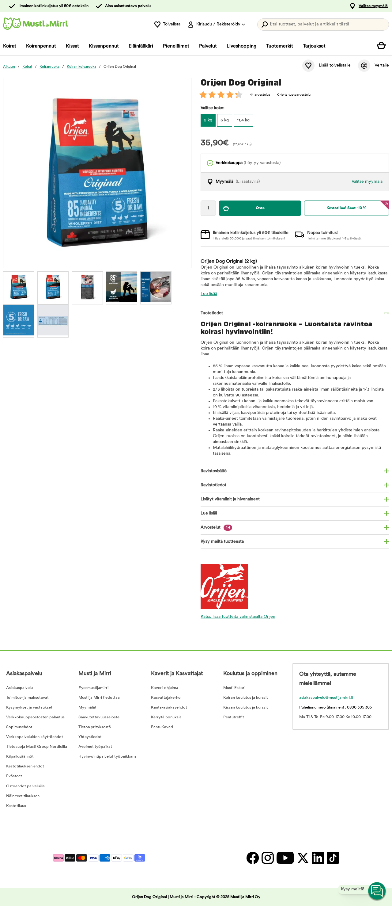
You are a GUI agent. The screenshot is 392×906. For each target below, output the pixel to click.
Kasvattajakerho (166, 698)
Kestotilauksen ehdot (25, 766)
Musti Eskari (234, 688)
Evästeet (14, 776)
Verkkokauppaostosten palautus (35, 717)
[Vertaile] (364, 65)
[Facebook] (252, 858)
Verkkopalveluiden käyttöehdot (34, 737)
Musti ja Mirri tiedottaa (99, 698)
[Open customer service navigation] (377, 891)
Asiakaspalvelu (19, 688)
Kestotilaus (16, 806)
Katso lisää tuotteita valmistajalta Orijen (238, 616)
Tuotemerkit (279, 46)
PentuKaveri (162, 727)
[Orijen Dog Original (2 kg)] (18, 287)
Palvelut (208, 46)
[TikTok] (332, 858)
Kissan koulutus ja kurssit (245, 707)
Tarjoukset (314, 46)
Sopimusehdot (19, 727)
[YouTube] (285, 858)
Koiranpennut (41, 46)
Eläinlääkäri (141, 46)
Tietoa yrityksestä (94, 727)
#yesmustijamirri (93, 688)
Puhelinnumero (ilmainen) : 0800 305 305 (335, 707)
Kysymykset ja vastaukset (29, 707)
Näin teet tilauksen (23, 796)
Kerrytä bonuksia (166, 717)
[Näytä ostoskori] (383, 46)
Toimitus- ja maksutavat (27, 698)
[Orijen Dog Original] (53, 287)
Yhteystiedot (90, 737)
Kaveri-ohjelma (164, 688)
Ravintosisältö (214, 471)
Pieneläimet (176, 46)
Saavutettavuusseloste (98, 717)
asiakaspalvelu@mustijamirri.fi (326, 698)
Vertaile (382, 65)
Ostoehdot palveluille (25, 786)
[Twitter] (302, 858)
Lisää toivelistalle (335, 65)
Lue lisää (209, 294)
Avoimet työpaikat (95, 747)
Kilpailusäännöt (20, 757)
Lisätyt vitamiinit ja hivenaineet (230, 499)
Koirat (9, 46)
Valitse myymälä (373, 6)
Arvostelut (215, 527)
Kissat (72, 46)
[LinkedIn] (317, 858)
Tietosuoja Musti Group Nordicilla (36, 747)
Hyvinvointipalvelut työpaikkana (107, 757)
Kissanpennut (104, 46)
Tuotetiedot (212, 313)
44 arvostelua (260, 95)
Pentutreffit (233, 717)
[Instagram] (267, 858)
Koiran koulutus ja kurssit (245, 698)
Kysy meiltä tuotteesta (222, 541)
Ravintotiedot (213, 485)
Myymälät (87, 707)
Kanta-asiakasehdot (169, 707)
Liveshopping (241, 46)
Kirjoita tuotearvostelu (294, 95)
